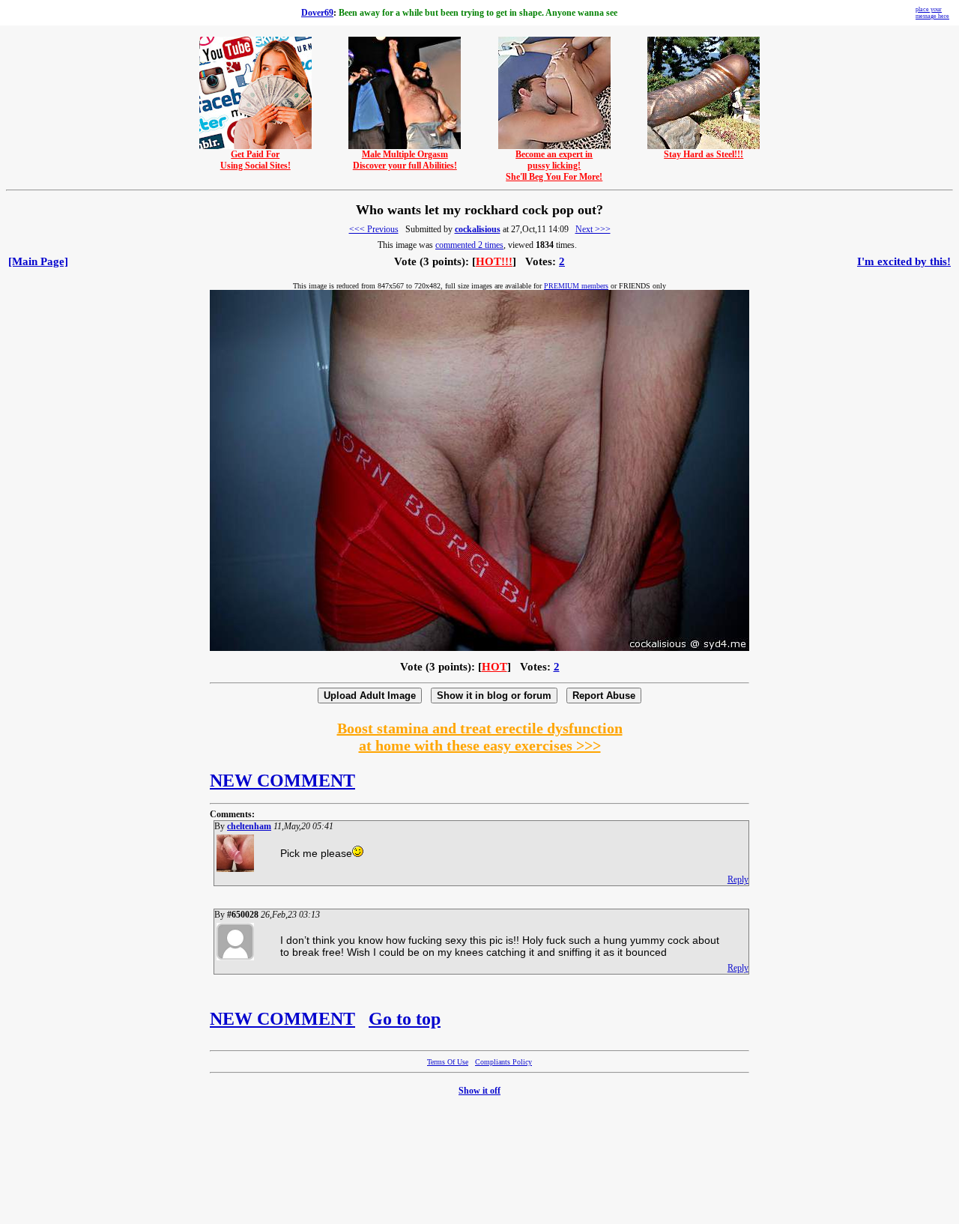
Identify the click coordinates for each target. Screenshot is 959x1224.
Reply (737, 879)
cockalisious (477, 229)
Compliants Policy (503, 1062)
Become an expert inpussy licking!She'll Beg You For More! (554, 165)
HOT (494, 667)
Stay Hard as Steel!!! (703, 154)
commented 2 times (469, 245)
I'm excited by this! (904, 261)
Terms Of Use (447, 1062)
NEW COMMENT (282, 780)
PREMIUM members (576, 286)
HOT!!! (494, 261)
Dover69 (317, 12)
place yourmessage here (932, 12)
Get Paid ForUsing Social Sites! (255, 160)
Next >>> (593, 229)
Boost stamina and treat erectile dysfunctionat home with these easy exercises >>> (480, 737)
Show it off (479, 1090)
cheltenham (249, 826)
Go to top (405, 1018)
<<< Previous (374, 229)
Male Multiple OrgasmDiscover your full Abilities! (405, 160)
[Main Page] (38, 261)
